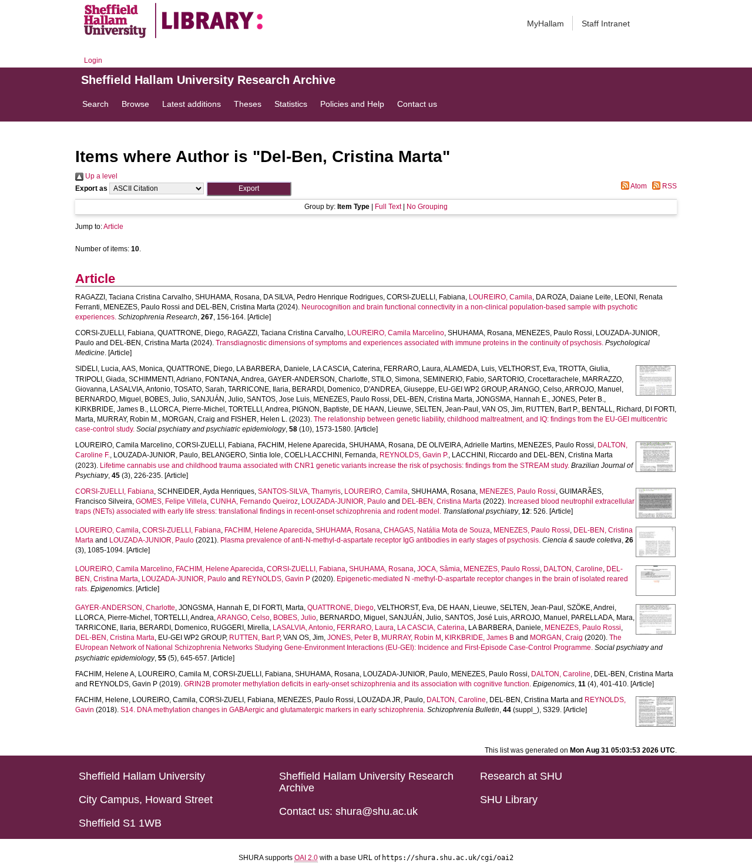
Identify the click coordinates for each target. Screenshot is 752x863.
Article (113, 227)
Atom (638, 186)
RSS (668, 186)
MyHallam (545, 23)
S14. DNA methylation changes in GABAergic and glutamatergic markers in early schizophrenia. (272, 710)
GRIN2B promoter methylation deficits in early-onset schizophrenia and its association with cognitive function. (357, 684)
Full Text (388, 207)
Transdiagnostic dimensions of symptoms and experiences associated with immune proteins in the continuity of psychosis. (409, 343)
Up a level (100, 176)
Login (93, 60)
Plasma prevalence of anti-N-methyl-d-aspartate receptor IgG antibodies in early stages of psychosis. (380, 540)
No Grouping (427, 207)
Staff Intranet (606, 23)
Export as (91, 188)
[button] (248, 188)
